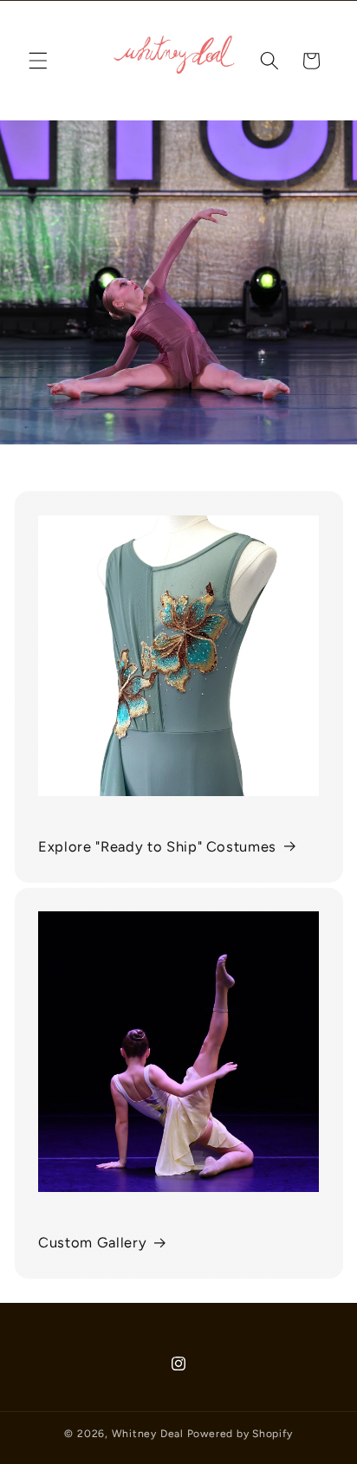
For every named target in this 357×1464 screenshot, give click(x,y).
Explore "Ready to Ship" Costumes (157, 846)
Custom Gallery (92, 1242)
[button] (38, 60)
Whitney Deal (148, 1434)
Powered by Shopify (240, 1434)
